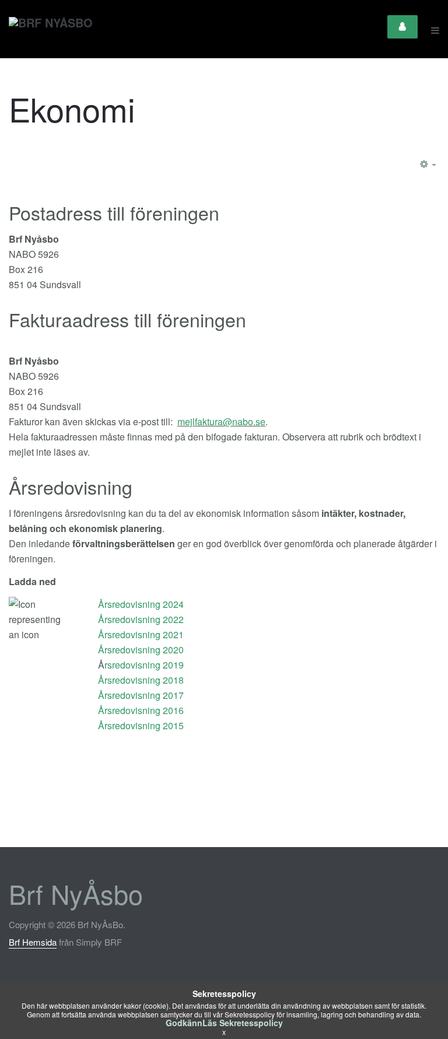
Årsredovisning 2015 (141, 725)
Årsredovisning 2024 (141, 604)
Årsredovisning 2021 (141, 634)
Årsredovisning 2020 (141, 649)
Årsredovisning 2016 (141, 710)
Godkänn (184, 1022)
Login (402, 27)
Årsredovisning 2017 (141, 695)
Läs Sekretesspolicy (242, 1022)
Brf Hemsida (33, 942)
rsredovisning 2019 (144, 664)
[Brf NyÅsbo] (51, 30)
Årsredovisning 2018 (141, 680)
